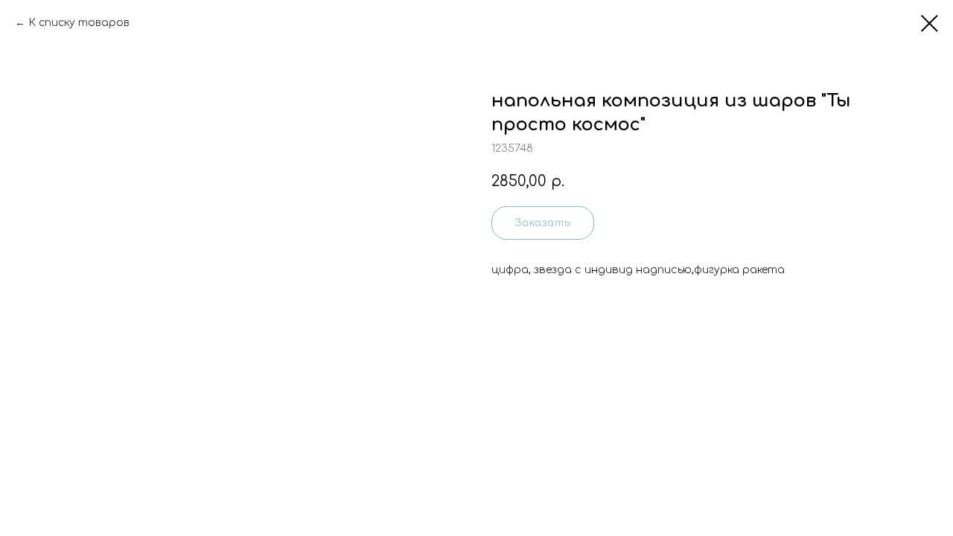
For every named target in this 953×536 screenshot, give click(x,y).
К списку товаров (79, 22)
